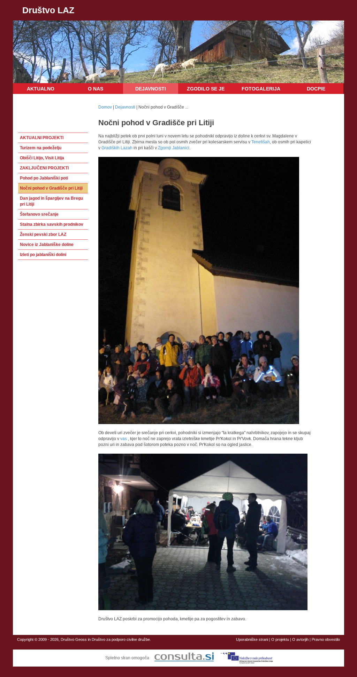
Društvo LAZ (48, 10)
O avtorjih (300, 639)
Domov (105, 107)
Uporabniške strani (252, 639)
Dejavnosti (150, 88)
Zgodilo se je (206, 88)
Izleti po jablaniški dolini (43, 254)
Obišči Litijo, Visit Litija (42, 158)
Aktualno (40, 88)
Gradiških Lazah (116, 147)
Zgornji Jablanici (173, 147)
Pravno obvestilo (326, 639)
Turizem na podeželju (40, 147)
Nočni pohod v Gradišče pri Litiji (51, 188)
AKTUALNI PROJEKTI (41, 137)
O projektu (280, 639)
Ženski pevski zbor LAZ (43, 234)
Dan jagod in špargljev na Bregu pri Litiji (51, 201)
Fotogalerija (261, 88)
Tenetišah (260, 142)
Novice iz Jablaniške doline (47, 244)
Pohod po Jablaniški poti (44, 178)
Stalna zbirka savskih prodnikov (51, 224)
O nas (95, 88)
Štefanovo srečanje (39, 214)
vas (123, 438)
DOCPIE (316, 88)
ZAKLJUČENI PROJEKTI (44, 168)
